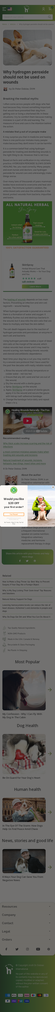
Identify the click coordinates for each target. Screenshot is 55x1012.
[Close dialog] (53, 487)
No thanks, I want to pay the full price (13, 523)
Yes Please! (14, 514)
